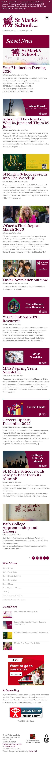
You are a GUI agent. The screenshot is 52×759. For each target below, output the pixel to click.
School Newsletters (10, 580)
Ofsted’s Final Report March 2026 (21, 228)
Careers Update (23, 427)
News (26, 75)
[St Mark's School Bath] (20, 26)
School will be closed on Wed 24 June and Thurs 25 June (26, 123)
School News (8, 568)
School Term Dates (10, 572)
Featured (21, 75)
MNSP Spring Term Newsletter (20, 370)
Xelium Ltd (33, 751)
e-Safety (6, 592)
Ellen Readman (7, 376)
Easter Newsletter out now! (25, 280)
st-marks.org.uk (10, 746)
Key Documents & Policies (13, 596)
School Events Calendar (12, 576)
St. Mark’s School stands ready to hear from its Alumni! (24, 475)
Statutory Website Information (14, 600)
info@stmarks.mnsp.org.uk (12, 744)
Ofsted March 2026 (10, 31)
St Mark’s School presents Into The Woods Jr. (25, 176)
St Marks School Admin (10, 75)
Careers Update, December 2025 (17, 422)
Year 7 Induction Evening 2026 (24, 70)
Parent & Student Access (12, 588)
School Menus (8, 584)
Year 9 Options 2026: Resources (21, 319)
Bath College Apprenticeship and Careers (20, 528)
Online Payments (25, 31)
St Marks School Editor (10, 535)
